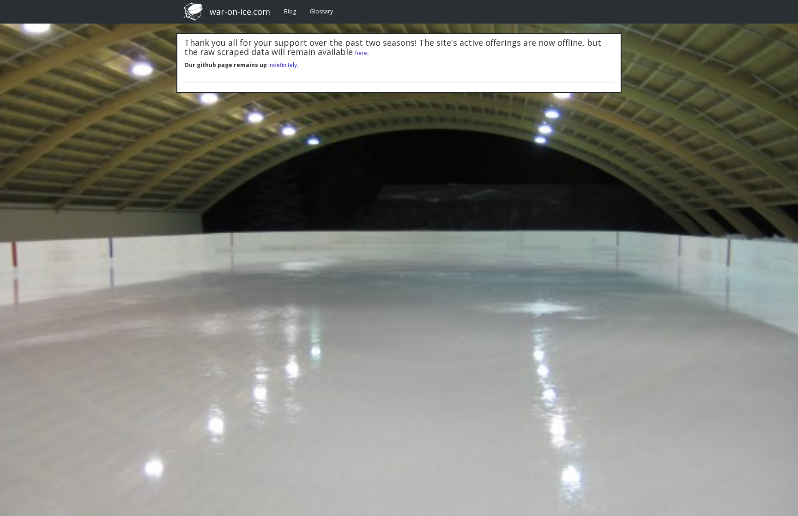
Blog (290, 11)
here (361, 53)
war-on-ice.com (240, 11)
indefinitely (282, 65)
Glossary (321, 11)
